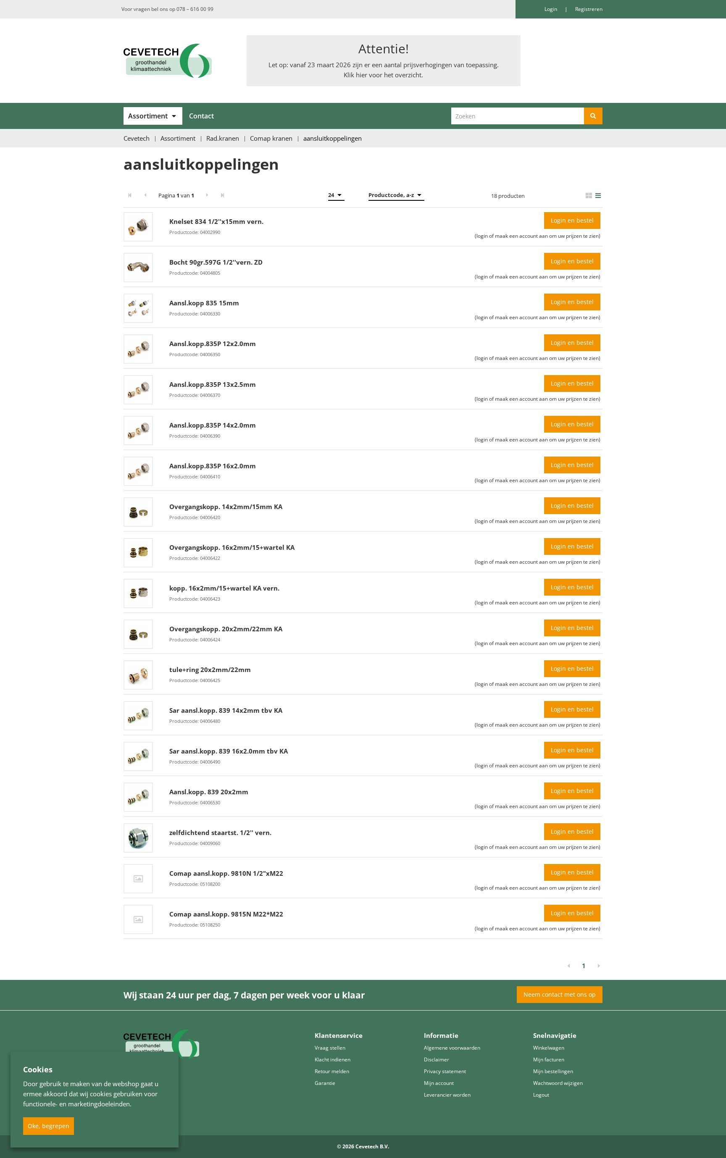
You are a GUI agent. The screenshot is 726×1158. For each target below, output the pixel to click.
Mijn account (439, 1083)
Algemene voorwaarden (452, 1047)
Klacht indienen (332, 1059)
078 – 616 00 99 (194, 9)
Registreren (588, 9)
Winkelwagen (548, 1047)
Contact (201, 116)
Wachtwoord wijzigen (558, 1083)
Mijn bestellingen (553, 1071)
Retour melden (332, 1071)
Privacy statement (445, 1071)
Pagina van (176, 195)
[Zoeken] (593, 116)
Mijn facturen (548, 1059)
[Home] (179, 61)
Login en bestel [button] (572, 220)
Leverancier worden (447, 1094)
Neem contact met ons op (559, 994)
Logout (541, 1094)
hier (361, 75)
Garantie (325, 1083)
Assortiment (148, 116)
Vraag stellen (330, 1047)
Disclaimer (436, 1059)
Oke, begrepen (48, 1126)
